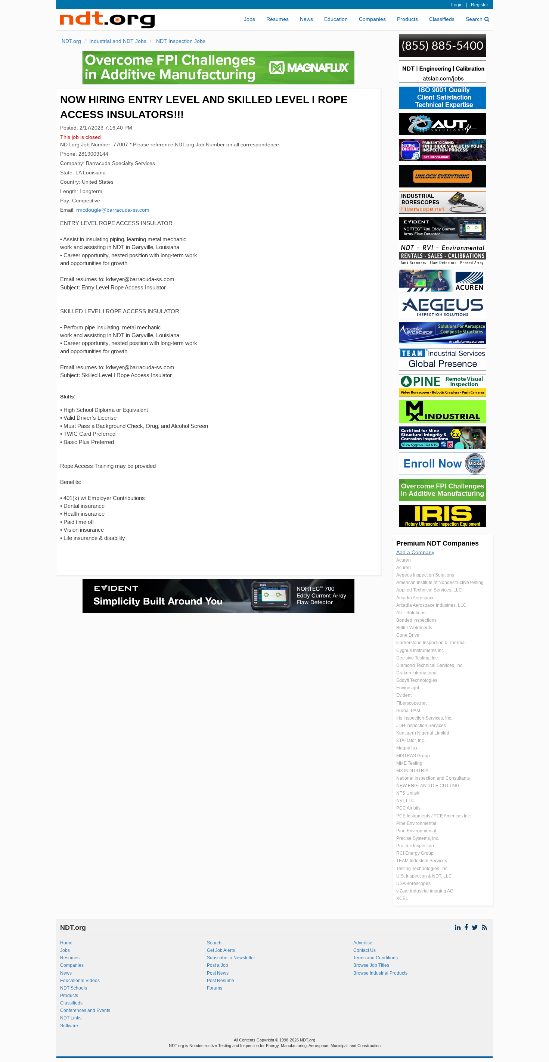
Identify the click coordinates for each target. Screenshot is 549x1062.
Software (69, 1025)
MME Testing (409, 763)
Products (407, 19)
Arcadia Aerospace (415, 597)
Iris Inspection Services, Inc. (424, 718)
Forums (214, 988)
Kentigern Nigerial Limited (422, 733)
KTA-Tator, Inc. (410, 740)
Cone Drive (407, 635)
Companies (372, 19)
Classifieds (442, 19)
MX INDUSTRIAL (413, 770)
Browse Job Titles (371, 965)
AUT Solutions (410, 612)
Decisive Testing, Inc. (417, 658)
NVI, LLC (405, 800)
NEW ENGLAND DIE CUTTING (427, 785)
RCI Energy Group (415, 853)
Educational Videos (80, 980)
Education (336, 19)
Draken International (417, 673)
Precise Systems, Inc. (417, 838)
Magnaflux (407, 748)
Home (66, 942)
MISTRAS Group (413, 755)
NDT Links (70, 1018)
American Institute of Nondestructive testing (440, 582)
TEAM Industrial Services (421, 860)
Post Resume (220, 980)
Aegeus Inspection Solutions (425, 575)
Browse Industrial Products (380, 973)
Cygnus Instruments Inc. (420, 650)
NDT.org (71, 41)
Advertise (362, 942)
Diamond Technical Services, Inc (429, 665)
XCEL (402, 898)
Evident (404, 695)
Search (474, 19)
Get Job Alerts (221, 950)
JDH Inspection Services (421, 725)
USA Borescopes (413, 883)
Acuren (403, 560)
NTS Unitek (407, 793)
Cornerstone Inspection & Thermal (431, 642)
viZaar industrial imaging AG (424, 891)
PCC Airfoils (408, 808)
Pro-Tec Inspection (415, 845)
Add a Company (415, 552)
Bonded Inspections (416, 620)
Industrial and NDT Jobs (117, 41)
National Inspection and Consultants (433, 778)
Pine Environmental (416, 823)
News (306, 19)
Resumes (277, 19)
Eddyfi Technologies (416, 680)
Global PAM (408, 710)
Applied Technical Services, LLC (429, 590)
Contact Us (364, 950)
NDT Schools (73, 988)
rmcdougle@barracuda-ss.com (112, 210)
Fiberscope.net (411, 703)
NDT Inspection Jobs (180, 41)
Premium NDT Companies (437, 543)
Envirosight (407, 687)
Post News (218, 973)
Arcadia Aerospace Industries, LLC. (432, 605)
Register (479, 4)
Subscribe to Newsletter (231, 957)
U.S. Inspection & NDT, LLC (424, 876)
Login (457, 4)
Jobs (249, 19)
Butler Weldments (414, 627)
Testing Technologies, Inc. (422, 868)
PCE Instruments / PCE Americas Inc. (433, 816)
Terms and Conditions (375, 957)
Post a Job (217, 965)
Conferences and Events (85, 1010)
